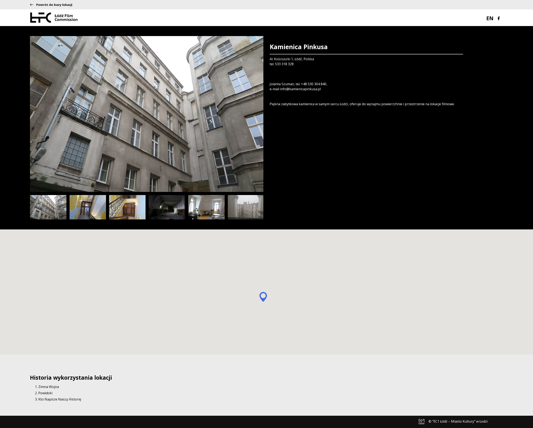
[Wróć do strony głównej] (53, 17)
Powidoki (45, 393)
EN (489, 18)
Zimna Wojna (48, 386)
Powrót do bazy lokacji (54, 4)
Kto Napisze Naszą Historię (59, 399)
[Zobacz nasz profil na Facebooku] (499, 18)
